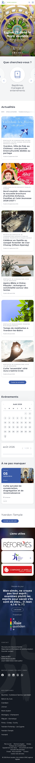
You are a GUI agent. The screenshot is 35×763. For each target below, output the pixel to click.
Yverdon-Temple (7, 731)
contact (10, 651)
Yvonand (4, 734)
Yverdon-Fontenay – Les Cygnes (12, 727)
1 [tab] (12, 52)
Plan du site (7, 744)
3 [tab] (16, 52)
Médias (28, 744)
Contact (25, 751)
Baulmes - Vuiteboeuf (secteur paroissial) (16, 695)
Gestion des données (17, 754)
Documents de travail (26, 748)
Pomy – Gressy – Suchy (9, 723)
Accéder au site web (10, 521)
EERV (2, 112)
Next (31, 80)
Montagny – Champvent (10, 715)
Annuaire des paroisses (17, 749)
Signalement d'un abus (10, 748)
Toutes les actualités (17, 382)
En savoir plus (17, 48)
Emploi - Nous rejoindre (14, 751)
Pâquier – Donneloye (9, 719)
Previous (4, 80)
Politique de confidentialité (17, 746)
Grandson (4, 703)
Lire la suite (17, 609)
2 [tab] (14, 52)
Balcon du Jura (6, 699)
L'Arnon (4, 707)
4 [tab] (18, 52)
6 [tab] (22, 52)
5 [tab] (20, 52)
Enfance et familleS (11, 112)
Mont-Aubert (6, 711)
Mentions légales (19, 744)
